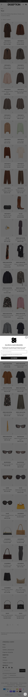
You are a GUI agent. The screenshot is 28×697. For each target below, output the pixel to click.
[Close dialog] (26, 337)
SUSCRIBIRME (14, 358)
